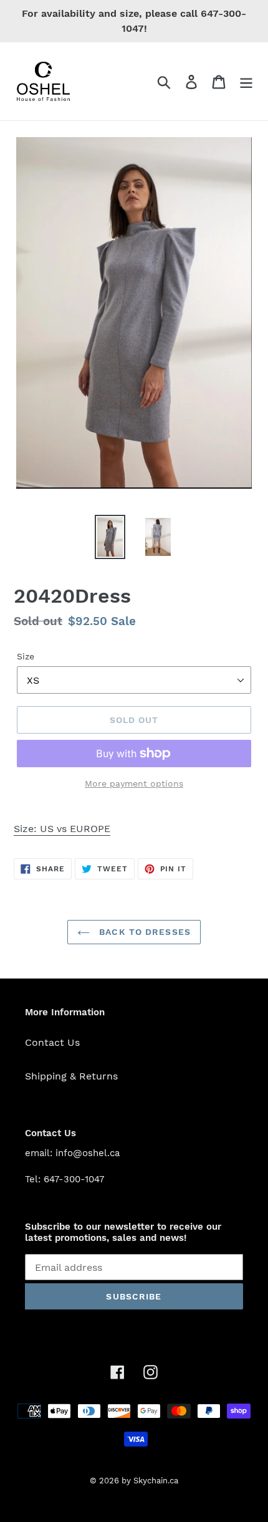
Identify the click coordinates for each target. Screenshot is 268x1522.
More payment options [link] (134, 783)
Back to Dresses (143, 932)
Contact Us (52, 1042)
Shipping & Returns (71, 1076)
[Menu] (246, 81)
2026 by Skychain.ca (138, 1480)
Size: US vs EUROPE (62, 829)
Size (25, 656)
